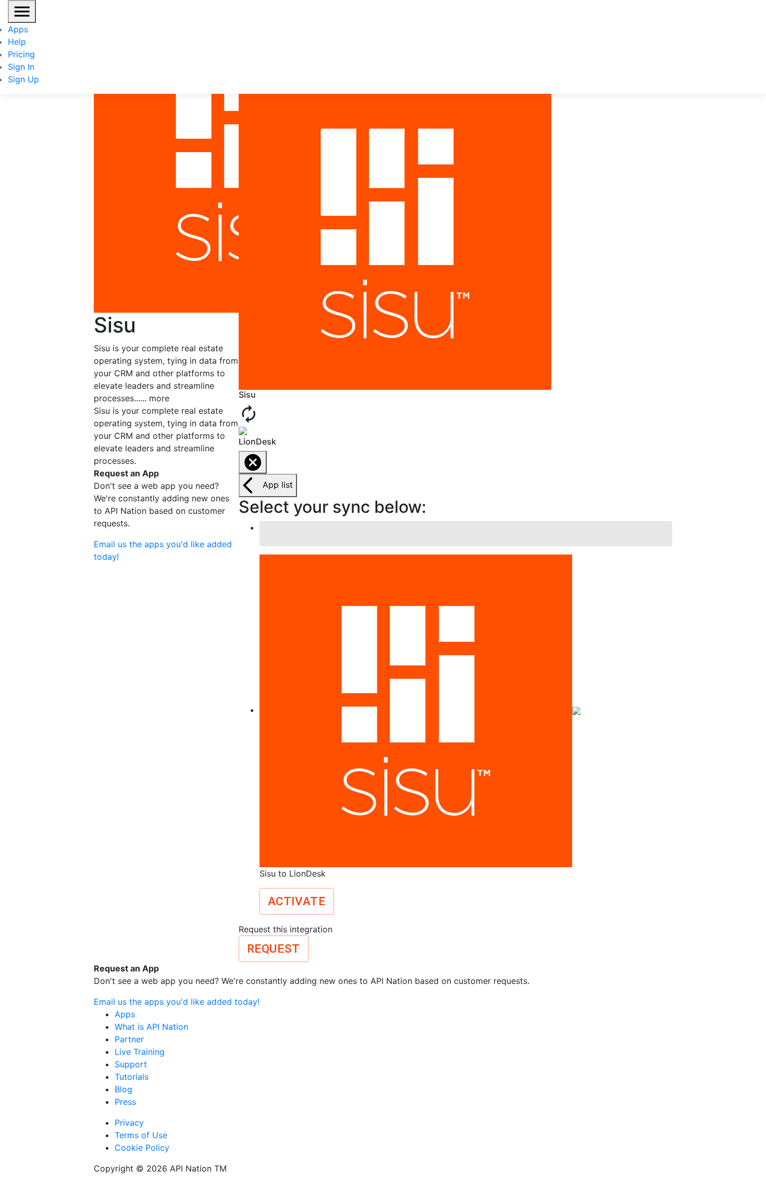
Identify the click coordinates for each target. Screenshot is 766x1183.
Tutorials (132, 1076)
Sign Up (23, 79)
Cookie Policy (142, 1147)
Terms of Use (141, 1135)
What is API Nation (151, 1026)
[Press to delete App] (253, 462)
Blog (123, 1089)
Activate (297, 901)
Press (125, 1101)
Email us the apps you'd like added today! (177, 1001)
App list (278, 484)
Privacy (129, 1122)
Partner (129, 1039)
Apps (18, 29)
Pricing (21, 54)
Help (17, 41)
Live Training (140, 1051)
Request (273, 948)
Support (131, 1064)
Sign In (21, 66)
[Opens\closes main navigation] (22, 11)
